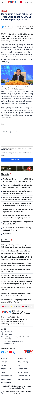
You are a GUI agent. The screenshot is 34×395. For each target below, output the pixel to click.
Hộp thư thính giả (23, 372)
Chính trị (4, 11)
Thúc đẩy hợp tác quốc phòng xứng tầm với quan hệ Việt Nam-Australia (16, 301)
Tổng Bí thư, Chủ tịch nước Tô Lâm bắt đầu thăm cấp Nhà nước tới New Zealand (16, 295)
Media (3, 372)
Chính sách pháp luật (24, 379)
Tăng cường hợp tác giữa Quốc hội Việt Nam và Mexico (16, 289)
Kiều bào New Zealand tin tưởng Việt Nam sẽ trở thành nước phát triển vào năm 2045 (16, 252)
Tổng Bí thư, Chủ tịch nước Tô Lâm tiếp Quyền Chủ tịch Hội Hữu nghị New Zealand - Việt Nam (16, 276)
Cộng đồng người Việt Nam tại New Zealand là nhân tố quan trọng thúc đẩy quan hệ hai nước (16, 283)
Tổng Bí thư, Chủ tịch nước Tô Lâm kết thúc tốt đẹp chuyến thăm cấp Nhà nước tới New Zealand (16, 264)
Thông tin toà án (23, 368)
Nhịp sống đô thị (6, 368)
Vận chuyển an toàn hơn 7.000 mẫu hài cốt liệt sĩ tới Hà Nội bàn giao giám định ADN (17, 198)
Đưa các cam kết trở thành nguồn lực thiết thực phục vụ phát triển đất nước (17, 192)
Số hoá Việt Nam (6, 379)
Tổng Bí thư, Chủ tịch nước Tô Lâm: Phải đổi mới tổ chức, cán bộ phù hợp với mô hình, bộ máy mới (16, 258)
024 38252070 (8, 331)
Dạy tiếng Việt (22, 358)
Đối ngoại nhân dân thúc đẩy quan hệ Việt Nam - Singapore (15, 270)
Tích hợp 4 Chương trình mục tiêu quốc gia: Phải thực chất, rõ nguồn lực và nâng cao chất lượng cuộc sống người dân (16, 246)
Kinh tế (20, 365)
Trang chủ (4, 358)
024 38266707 (8, 334)
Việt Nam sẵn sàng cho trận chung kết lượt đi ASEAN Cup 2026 (18, 223)
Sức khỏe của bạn (6, 375)
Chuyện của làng (23, 362)
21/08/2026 (7, 234)
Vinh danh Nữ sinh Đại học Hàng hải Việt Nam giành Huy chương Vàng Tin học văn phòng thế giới (17, 217)
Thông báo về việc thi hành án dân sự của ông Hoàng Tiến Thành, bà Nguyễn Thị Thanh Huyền (17, 186)
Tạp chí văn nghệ (6, 382)
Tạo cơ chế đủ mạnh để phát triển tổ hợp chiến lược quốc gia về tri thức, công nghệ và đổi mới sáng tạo (17, 205)
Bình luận (4, 362)
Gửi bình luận (15, 159)
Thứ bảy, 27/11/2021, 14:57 (24, 26)
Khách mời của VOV (24, 375)
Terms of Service (5, 149)
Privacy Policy (27, 148)
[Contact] (2, 393)
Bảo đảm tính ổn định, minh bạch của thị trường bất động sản (17, 229)
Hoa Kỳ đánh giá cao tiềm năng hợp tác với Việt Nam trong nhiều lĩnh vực (18, 211)
